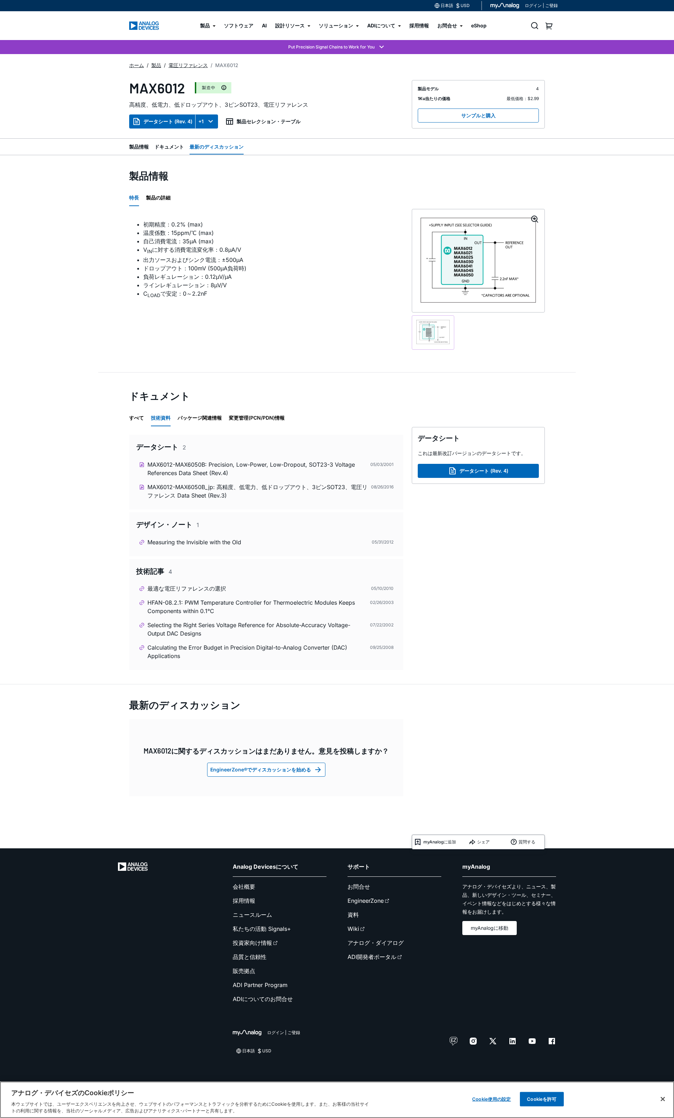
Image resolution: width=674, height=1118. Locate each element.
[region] (337, 1099)
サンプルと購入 (478, 115)
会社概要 (244, 886)
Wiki (353, 928)
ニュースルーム (252, 914)
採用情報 (244, 900)
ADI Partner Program (260, 984)
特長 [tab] (134, 197)
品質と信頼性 (249, 956)
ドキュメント (169, 147)
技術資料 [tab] (161, 418)
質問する (526, 841)
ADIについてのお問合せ (263, 998)
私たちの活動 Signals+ (262, 928)
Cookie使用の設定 (491, 1099)
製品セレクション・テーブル (268, 121)
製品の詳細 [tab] (158, 197)
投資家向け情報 (252, 942)
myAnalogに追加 (439, 841)
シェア (483, 841)
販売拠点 (244, 970)
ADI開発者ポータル (372, 956)
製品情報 (139, 147)
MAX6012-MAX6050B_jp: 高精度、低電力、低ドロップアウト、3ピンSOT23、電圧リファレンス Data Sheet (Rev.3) (257, 491)
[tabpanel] (266, 260)
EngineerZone (366, 900)
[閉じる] (662, 1099)
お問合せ (359, 886)
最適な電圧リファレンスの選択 (186, 588)
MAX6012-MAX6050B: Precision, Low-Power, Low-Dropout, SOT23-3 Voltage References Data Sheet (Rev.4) (251, 468)
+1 (201, 121)
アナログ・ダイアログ (376, 942)
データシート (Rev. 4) (168, 121)
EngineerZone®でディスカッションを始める (260, 769)
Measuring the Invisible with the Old (194, 542)
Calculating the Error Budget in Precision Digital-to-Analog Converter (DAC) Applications (247, 651)
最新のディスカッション (217, 147)
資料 (353, 914)
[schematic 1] (433, 332)
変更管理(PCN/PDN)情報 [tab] (257, 418)
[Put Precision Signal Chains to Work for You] (337, 47)
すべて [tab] (136, 418)
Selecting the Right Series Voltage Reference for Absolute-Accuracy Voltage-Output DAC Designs (248, 629)
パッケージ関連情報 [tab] (200, 418)
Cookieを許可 (541, 1099)
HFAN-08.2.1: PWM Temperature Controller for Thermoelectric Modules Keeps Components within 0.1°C (251, 606)
